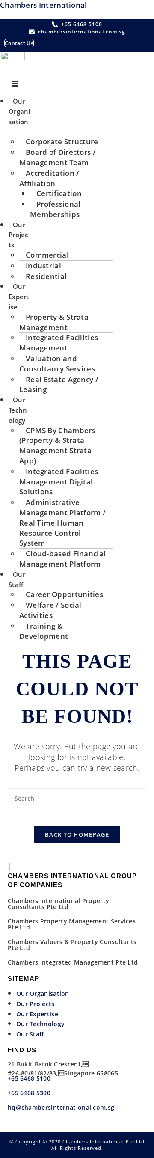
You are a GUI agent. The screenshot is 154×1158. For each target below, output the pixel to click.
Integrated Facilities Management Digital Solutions (58, 481)
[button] (15, 84)
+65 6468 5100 (29, 1078)
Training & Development (43, 631)
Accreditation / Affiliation (49, 178)
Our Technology (18, 410)
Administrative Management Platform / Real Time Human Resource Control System (62, 522)
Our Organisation (19, 111)
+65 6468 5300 (30, 1093)
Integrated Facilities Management (58, 343)
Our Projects (18, 234)
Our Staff (17, 579)
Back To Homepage (77, 834)
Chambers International (43, 5)
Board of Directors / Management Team (57, 157)
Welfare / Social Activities (50, 610)
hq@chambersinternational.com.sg (61, 1107)
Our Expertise (19, 296)
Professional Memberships (55, 209)
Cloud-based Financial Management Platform (62, 559)
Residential (46, 276)
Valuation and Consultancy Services (57, 363)
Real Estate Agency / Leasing (58, 384)
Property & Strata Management (54, 322)
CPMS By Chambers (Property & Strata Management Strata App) (57, 445)
